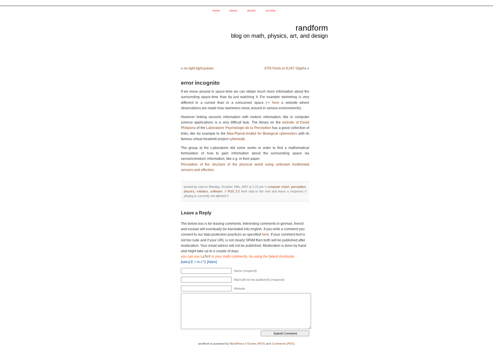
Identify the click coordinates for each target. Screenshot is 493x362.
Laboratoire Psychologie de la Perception (239, 128)
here (275, 103)
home (216, 10)
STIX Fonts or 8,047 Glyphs (285, 68)
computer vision (278, 186)
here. (266, 234)
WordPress (237, 343)
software (216, 191)
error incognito (200, 83)
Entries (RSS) (256, 343)
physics (189, 191)
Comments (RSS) (283, 343)
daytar (251, 10)
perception (298, 186)
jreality (270, 10)
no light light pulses (199, 68)
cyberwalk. (237, 139)
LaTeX (206, 256)
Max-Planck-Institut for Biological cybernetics (262, 134)
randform (312, 27)
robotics (202, 191)
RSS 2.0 (234, 191)
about (233, 10)
